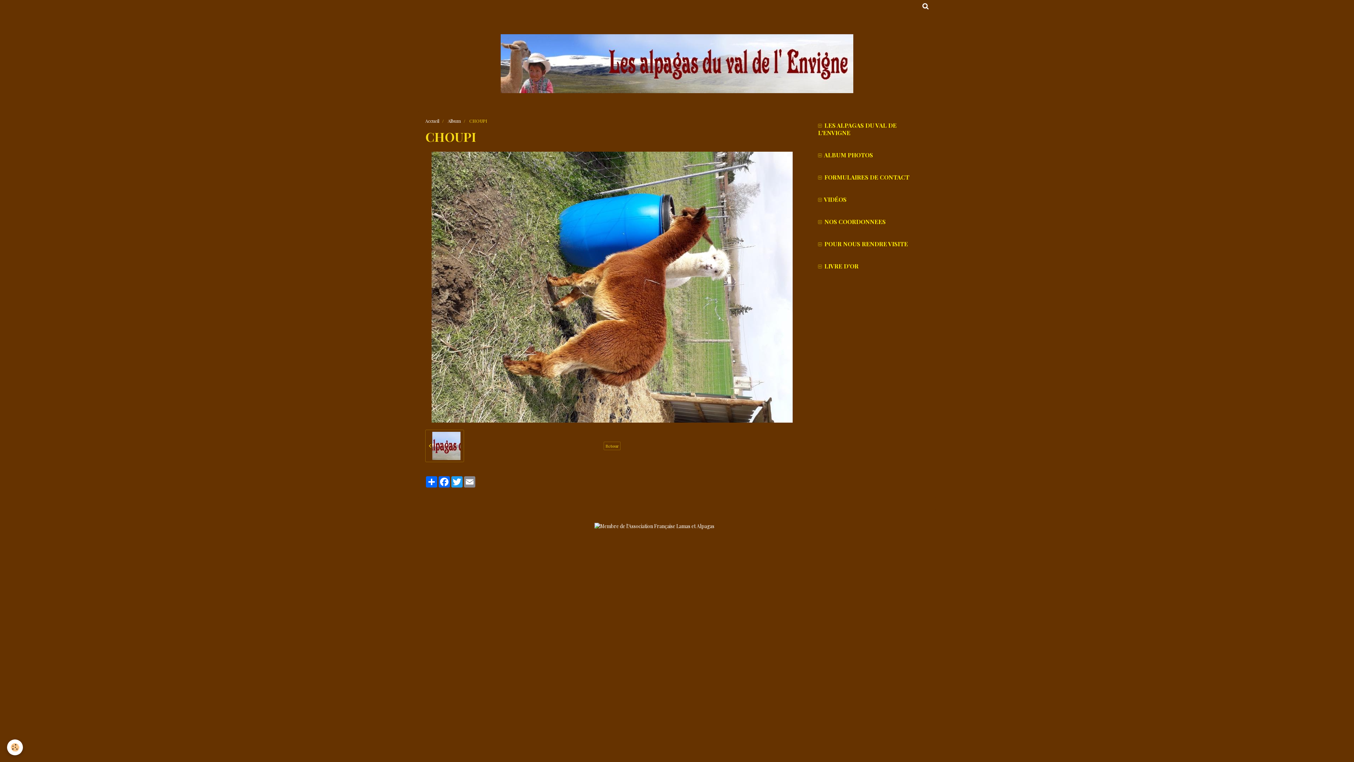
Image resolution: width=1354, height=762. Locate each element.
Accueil (432, 121)
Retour (612, 446)
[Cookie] (15, 747)
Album (454, 121)
